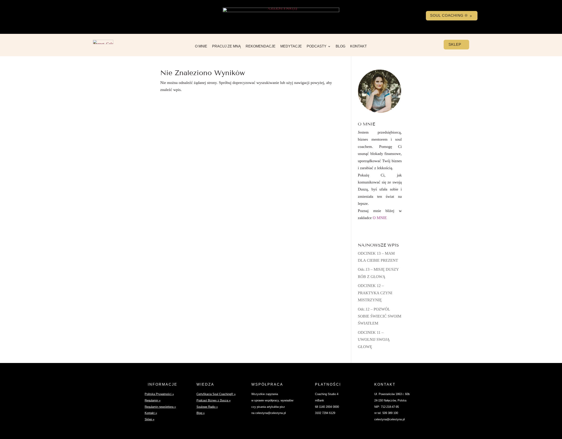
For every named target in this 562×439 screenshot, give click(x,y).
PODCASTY (316, 46)
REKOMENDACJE (261, 46)
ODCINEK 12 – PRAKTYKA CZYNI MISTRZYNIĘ (375, 292)
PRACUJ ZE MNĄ (226, 46)
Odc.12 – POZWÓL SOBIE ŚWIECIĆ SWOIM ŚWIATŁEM (379, 316)
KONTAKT (358, 46)
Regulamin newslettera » (160, 406)
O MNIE (201, 46)
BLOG (340, 46)
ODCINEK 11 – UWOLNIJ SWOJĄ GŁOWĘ (374, 339)
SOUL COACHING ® (449, 15)
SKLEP (455, 44)
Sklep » (149, 419)
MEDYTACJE (291, 46)
